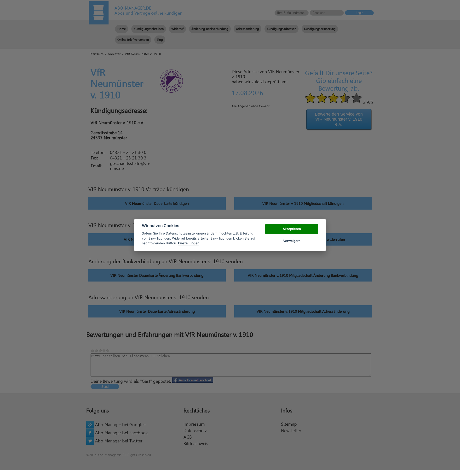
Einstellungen (188, 243)
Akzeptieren (292, 229)
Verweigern (291, 241)
